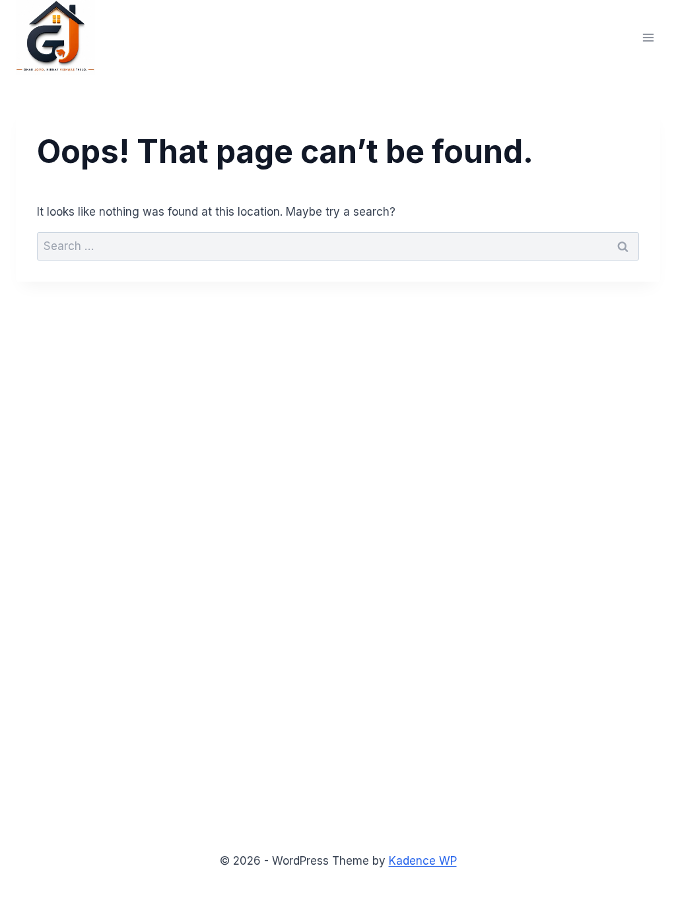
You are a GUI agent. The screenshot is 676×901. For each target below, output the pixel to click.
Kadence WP (423, 860)
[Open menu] (648, 37)
